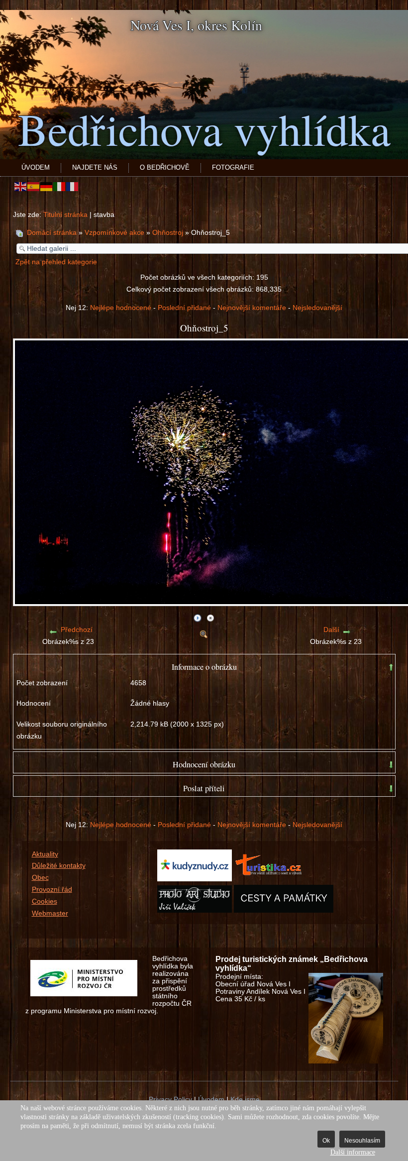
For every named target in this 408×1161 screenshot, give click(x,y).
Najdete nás (94, 167)
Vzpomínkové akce (114, 232)
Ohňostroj (168, 232)
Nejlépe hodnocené (120, 308)
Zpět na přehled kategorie (56, 262)
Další (331, 629)
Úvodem (35, 167)
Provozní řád (52, 889)
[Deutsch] (46, 186)
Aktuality (45, 854)
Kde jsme (245, 1099)
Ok (326, 1140)
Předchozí (77, 629)
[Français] (72, 186)
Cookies (44, 901)
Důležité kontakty (59, 865)
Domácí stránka (52, 232)
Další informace (352, 1152)
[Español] (33, 186)
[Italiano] (59, 186)
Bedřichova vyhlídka (204, 128)
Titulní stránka (65, 214)
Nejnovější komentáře (251, 308)
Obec (40, 877)
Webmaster (50, 913)
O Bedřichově (165, 167)
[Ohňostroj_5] (204, 632)
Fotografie (233, 167)
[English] (20, 186)
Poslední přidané (184, 308)
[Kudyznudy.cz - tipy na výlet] (194, 879)
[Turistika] (271, 879)
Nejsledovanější (317, 308)
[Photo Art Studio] (194, 910)
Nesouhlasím (362, 1140)
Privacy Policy (170, 1099)
